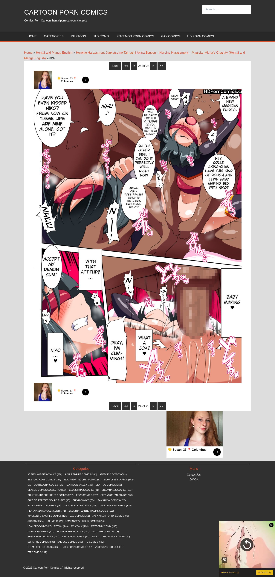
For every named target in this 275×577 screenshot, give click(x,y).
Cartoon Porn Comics (66, 12)
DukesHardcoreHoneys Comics (51, 495)
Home (32, 36)
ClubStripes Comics (84, 490)
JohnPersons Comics (63, 521)
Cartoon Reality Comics (46, 485)
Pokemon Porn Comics (135, 36)
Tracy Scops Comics (76, 547)
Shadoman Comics (75, 536)
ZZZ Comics (37, 552)
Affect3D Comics (113, 474)
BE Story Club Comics (44, 479)
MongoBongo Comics (73, 531)
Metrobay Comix (104, 526)
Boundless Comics (119, 479)
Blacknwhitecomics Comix (82, 479)
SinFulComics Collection (111, 536)
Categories (54, 36)
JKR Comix (36, 521)
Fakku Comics (84, 500)
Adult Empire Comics (81, 474)
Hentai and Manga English (54, 52)
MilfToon (78, 36)
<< (126, 66)
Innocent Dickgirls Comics (48, 516)
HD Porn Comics (200, 36)
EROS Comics (87, 495)
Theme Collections (43, 547)
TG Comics (94, 542)
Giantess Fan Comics (116, 505)
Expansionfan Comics (117, 495)
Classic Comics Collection (47, 490)
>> (162, 66)
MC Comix (79, 526)
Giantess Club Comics (80, 505)
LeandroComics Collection (48, 526)
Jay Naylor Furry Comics (110, 516)
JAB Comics (80, 516)
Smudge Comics (70, 542)
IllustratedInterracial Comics (91, 511)
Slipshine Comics (41, 542)
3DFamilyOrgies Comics (45, 474)
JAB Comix (101, 36)
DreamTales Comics (117, 490)
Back (115, 66)
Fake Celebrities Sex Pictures (49, 500)
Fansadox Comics (112, 500)
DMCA (194, 479)
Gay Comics (170, 36)
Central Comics (109, 485)
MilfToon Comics (41, 531)
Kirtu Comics (93, 521)
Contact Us (194, 474)
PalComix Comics (105, 531)
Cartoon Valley (80, 485)
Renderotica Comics (43, 536)
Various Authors (109, 547)
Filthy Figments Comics (44, 505)
